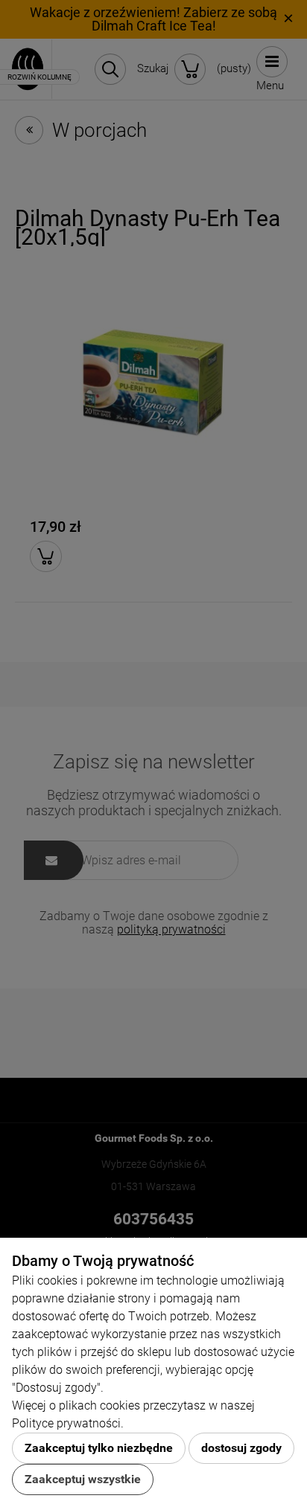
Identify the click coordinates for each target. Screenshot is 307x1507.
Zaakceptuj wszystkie (83, 1479)
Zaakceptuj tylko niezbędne (99, 1448)
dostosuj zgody (241, 1448)
